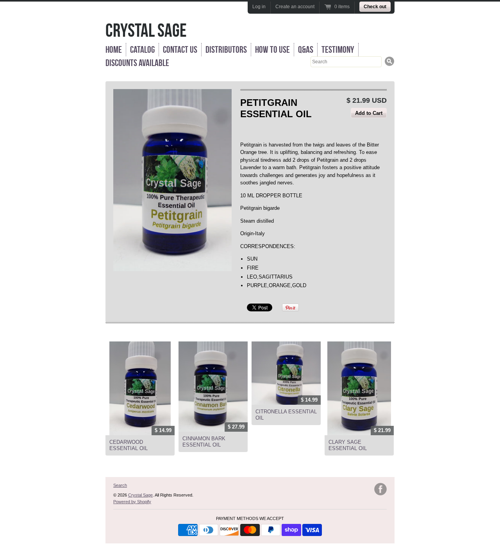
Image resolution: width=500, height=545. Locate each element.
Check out (375, 6)
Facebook (380, 489)
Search (120, 485)
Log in (259, 6)
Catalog (142, 50)
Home (113, 50)
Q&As (305, 50)
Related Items (127, 333)
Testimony (337, 50)
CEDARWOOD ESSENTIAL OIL (128, 445)
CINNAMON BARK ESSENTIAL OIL (203, 442)
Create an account (294, 6)
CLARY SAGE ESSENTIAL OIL (348, 445)
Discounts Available (137, 63)
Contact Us (180, 50)
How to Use (272, 50)
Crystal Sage (146, 30)
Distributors (226, 50)
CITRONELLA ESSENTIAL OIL (286, 415)
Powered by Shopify (132, 501)
